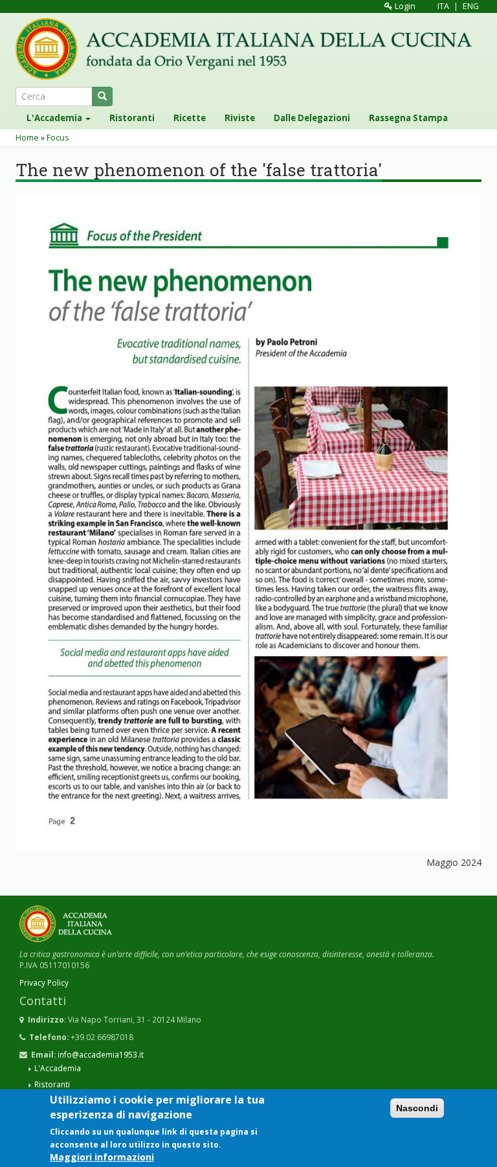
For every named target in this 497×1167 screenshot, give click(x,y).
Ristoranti (132, 118)
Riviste (240, 118)
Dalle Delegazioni (312, 118)
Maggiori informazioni (102, 1157)
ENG (471, 6)
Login (404, 6)
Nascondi (417, 1108)
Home (27, 137)
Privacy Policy (44, 982)
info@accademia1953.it (101, 1054)
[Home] (248, 49)
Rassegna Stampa (408, 118)
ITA (443, 6)
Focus (58, 137)
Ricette (189, 118)
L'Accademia (55, 118)
